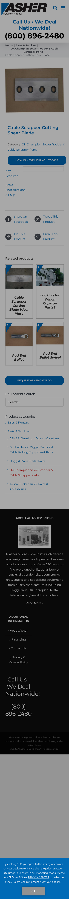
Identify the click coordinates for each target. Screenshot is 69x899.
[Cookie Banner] (34, 878)
